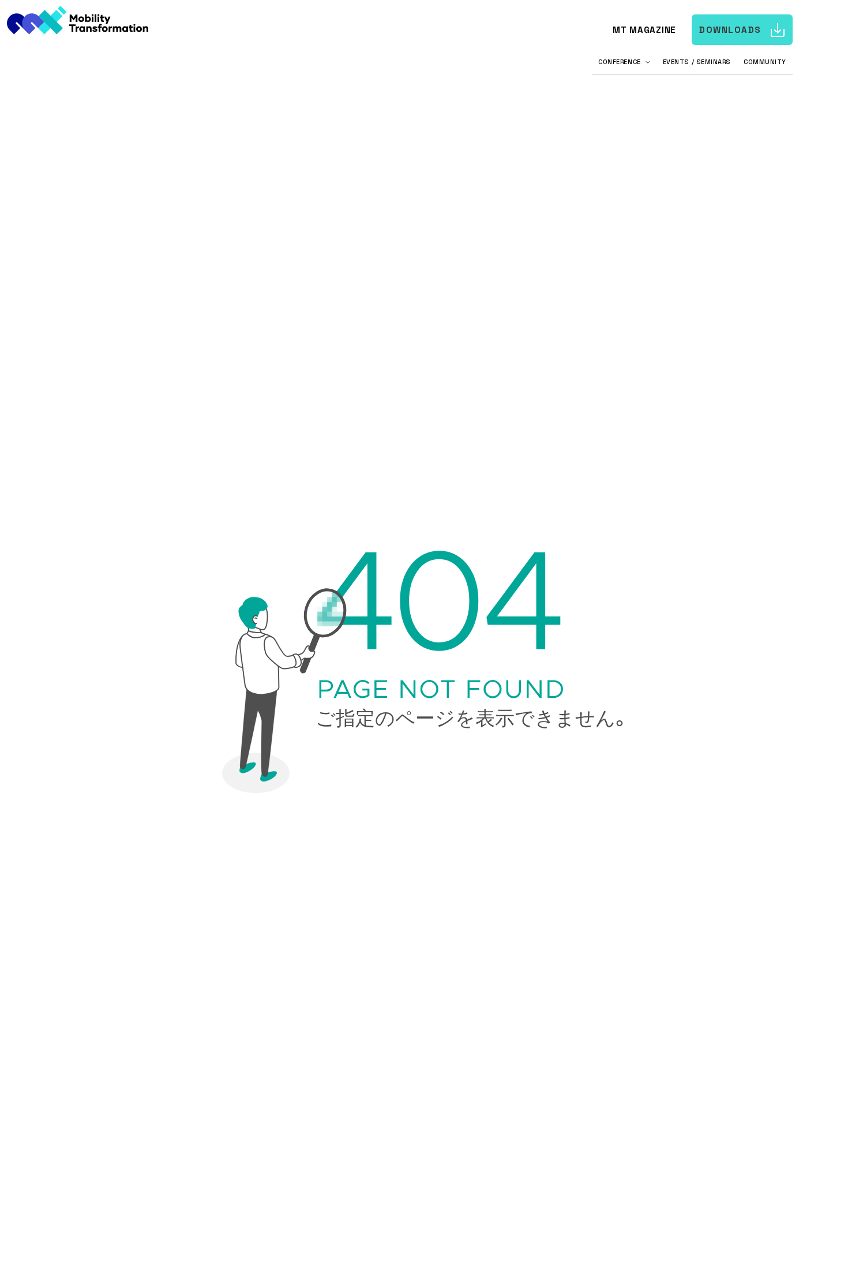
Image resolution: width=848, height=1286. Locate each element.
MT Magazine (644, 29)
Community (765, 62)
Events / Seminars (697, 62)
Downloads (730, 29)
